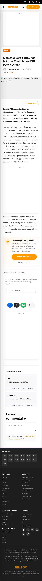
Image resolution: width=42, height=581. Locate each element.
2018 (16, 460)
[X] (28, 529)
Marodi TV (5, 517)
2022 (28, 456)
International (5, 488)
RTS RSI (4, 543)
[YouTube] (36, 2)
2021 (34, 456)
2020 (4, 460)
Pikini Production (7, 525)
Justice (4, 483)
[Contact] (25, 2)
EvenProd (5, 519)
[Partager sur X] (17, 305)
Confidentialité (31, 561)
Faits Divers (5, 502)
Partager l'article (24, 262)
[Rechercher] (23, 7)
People (4, 491)
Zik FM (4, 537)
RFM (3, 534)
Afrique (4, 507)
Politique (4, 477)
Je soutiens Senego (24, 257)
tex (9, 378)
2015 (34, 460)
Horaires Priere (26, 485)
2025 (10, 456)
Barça (6, 273)
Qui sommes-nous (27, 514)
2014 (4, 464)
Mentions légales (18, 561)
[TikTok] (39, 2)
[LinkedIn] (23, 534)
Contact (24, 517)
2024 (16, 456)
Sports (6, 50)
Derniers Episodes (7, 514)
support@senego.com (32, 559)
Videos (4, 504)
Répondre (30, 388)
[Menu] (3, 7)
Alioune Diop (12, 395)
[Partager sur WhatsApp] (23, 305)
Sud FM (4, 540)
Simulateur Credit (27, 496)
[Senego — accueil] (13, 7)
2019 (10, 460)
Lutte (3, 499)
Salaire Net (25, 483)
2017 (22, 460)
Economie (5, 485)
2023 (22, 456)
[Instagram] (37, 529)
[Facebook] (29, 2)
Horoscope (25, 494)
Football (4, 496)
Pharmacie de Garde (27, 488)
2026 (4, 456)
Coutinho (13, 273)
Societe (4, 480)
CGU (23, 522)
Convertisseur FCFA (27, 477)
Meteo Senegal (26, 480)
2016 (28, 460)
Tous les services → (27, 499)
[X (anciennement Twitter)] (33, 2)
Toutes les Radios (7, 532)
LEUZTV (4, 522)
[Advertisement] (21, 29)
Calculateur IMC (26, 491)
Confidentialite (26, 519)
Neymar (21, 273)
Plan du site (9, 561)
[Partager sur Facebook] (10, 305)
